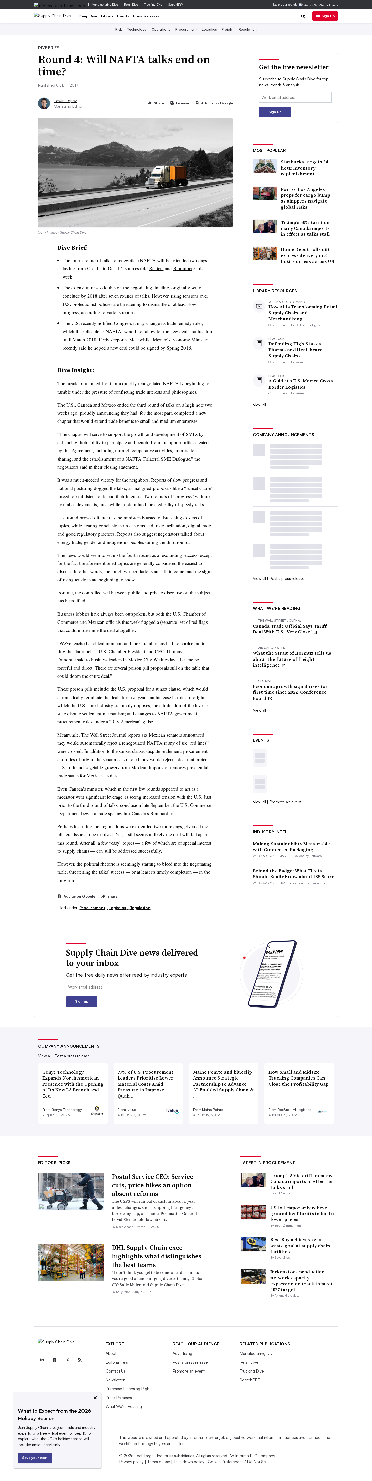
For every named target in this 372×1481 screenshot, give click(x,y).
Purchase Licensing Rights (129, 1388)
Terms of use (158, 1461)
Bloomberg (184, 268)
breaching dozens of (182, 517)
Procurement (186, 29)
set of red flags (194, 622)
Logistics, (118, 907)
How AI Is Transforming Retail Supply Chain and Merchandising (302, 313)
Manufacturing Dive (105, 4)
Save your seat (35, 1457)
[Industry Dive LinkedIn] (42, 1360)
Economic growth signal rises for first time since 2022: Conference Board (290, 692)
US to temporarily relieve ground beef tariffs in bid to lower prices (302, 1213)
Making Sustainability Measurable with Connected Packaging (291, 847)
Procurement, (93, 907)
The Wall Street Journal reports (111, 735)
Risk (118, 29)
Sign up (328, 16)
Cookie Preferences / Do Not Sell (237, 1461)
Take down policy (188, 1461)
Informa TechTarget (206, 1437)
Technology (137, 29)
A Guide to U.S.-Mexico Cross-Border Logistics (301, 384)
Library (107, 16)
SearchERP (175, 4)
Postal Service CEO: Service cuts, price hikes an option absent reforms (152, 1185)
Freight (228, 29)
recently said (75, 347)
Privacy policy (131, 1461)
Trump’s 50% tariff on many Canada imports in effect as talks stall (305, 228)
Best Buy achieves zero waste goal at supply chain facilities (300, 1245)
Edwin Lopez (65, 100)
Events (123, 16)
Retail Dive (131, 4)
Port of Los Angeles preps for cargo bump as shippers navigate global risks (305, 198)
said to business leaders (99, 659)
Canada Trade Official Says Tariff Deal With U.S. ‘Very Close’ (290, 629)
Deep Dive (88, 16)
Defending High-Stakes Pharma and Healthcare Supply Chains (295, 350)
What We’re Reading (124, 1406)
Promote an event (285, 802)
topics (63, 525)
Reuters (156, 268)
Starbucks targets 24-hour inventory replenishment (305, 168)
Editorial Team (118, 1362)
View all (259, 404)
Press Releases (146, 16)
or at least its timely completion (162, 872)
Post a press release (286, 578)
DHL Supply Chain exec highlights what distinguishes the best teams (156, 1256)
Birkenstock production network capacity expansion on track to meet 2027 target (301, 1281)
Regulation (248, 29)
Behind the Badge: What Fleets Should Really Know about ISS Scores (295, 874)
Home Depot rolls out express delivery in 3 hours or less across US (307, 255)
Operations (161, 29)
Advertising (182, 1353)
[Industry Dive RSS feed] (80, 1360)
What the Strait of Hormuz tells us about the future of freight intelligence (292, 659)
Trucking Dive (153, 4)
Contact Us (116, 1371)
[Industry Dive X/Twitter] (67, 1360)
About (111, 1353)
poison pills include (89, 689)
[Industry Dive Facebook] (54, 1360)
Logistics (209, 29)
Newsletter (115, 1379)
